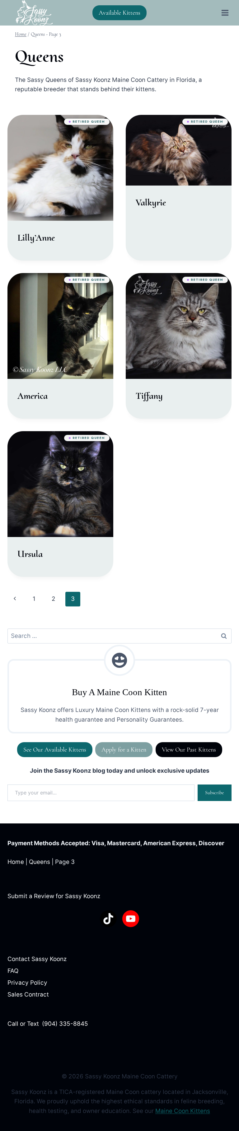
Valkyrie (151, 202)
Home (15, 861)
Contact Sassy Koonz (37, 959)
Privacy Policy (27, 982)
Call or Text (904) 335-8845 (47, 1023)
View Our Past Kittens (189, 749)
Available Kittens (119, 12)
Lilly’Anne (36, 237)
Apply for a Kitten (123, 749)
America (32, 396)
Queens (39, 861)
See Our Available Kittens (54, 749)
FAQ (12, 970)
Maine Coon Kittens (182, 1111)
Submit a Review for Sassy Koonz (53, 896)
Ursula (30, 554)
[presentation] (60, 168)
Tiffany (149, 396)
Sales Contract (28, 994)
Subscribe (214, 792)
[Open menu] (225, 12)
